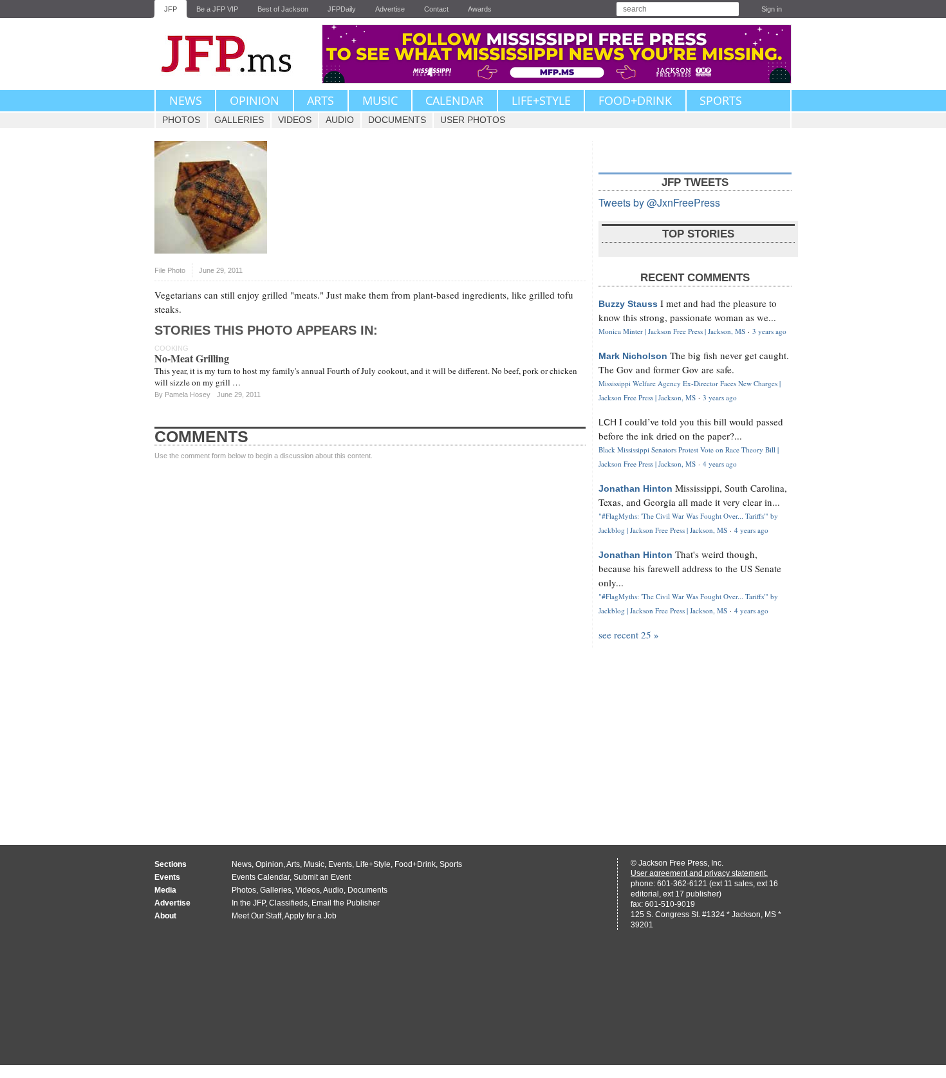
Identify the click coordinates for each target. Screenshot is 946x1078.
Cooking (171, 348)
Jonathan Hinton (635, 488)
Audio (340, 120)
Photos (181, 120)
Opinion (254, 100)
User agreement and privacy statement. (699, 873)
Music (380, 100)
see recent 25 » (628, 634)
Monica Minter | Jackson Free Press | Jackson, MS (671, 331)
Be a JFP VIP (217, 9)
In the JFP (248, 902)
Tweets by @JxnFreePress (659, 202)
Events (340, 864)
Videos (294, 120)
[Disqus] (370, 640)
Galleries (239, 120)
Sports (721, 100)
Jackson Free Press (234, 54)
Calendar (454, 100)
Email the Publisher (345, 902)
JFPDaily (342, 9)
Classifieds (288, 902)
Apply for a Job (310, 915)
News (185, 100)
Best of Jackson (282, 9)
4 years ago (720, 464)
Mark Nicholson (632, 356)
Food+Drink (635, 100)
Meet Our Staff (256, 915)
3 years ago (769, 331)
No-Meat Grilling (191, 358)
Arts (320, 100)
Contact (436, 9)
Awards (480, 9)
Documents (397, 120)
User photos (472, 120)
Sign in (771, 9)
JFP (170, 9)
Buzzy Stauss (628, 304)
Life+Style (541, 100)
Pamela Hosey (187, 394)
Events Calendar (261, 877)
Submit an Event (322, 877)
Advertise (390, 9)
